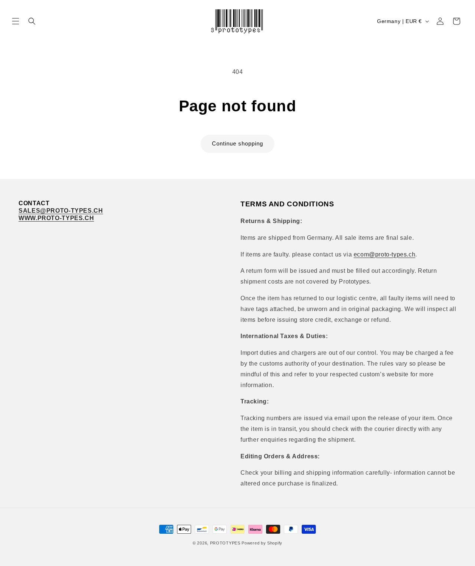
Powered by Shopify (262, 543)
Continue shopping (237, 143)
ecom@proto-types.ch (384, 254)
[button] (15, 21)
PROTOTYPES (225, 543)
